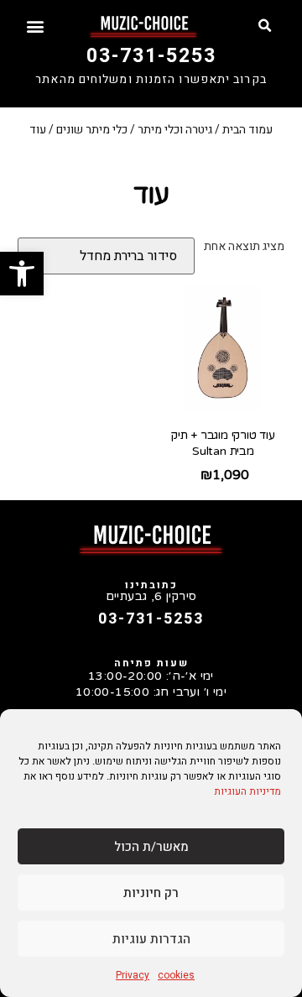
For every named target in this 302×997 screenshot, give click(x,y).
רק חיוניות (151, 893)
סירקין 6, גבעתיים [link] (151, 596)
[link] (22, 273)
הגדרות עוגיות (151, 939)
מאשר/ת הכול (151, 847)
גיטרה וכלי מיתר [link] (175, 129)
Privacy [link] (132, 975)
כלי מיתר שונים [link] (92, 129)
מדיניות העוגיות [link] (247, 791)
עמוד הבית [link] (247, 129)
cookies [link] (176, 975)
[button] (265, 26)
